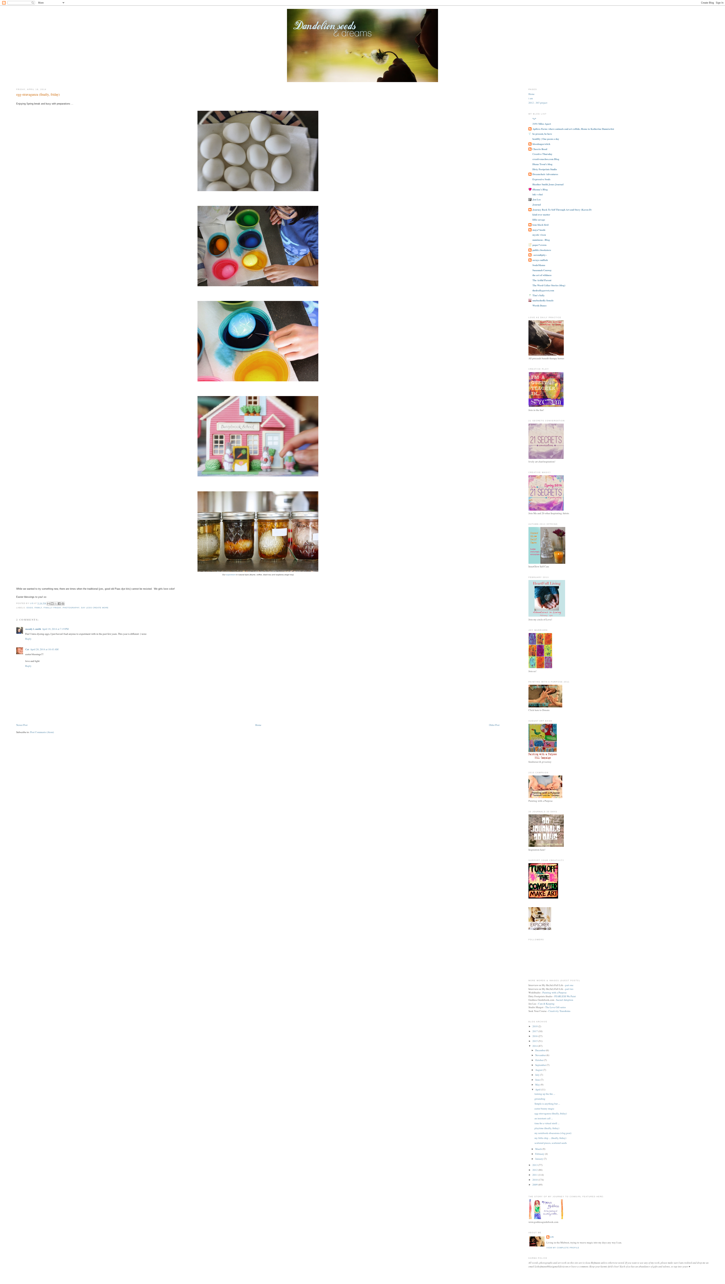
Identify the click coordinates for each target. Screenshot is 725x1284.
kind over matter (541, 214)
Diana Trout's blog (542, 164)
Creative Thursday (542, 154)
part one (569, 985)
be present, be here (542, 133)
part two (569, 989)
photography (71, 608)
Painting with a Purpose (554, 992)
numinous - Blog (541, 240)
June (538, 1079)
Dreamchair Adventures (545, 174)
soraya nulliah (540, 260)
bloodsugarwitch (541, 144)
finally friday (52, 608)
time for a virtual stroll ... (546, 1123)
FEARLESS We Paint (565, 996)
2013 (535, 1165)
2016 (535, 1036)
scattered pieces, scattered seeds (550, 1143)
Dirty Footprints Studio (544, 169)
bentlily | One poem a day (545, 139)
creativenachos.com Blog (545, 159)
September (541, 1065)
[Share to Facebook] (59, 603)
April (538, 1089)
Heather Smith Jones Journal (548, 184)
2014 (535, 1046)
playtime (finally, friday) (546, 1128)
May (538, 1084)
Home (258, 725)
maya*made (538, 230)
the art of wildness (541, 275)
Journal (536, 204)
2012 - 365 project (537, 102)
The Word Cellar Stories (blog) (548, 285)
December (540, 1050)
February (540, 1154)
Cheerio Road (539, 149)
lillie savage (538, 219)
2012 (535, 1170)
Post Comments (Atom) (42, 732)
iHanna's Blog (540, 189)
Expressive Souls (541, 179)
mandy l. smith (33, 629)
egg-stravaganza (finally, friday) (550, 1113)
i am (530, 98)
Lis (552, 1237)
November (540, 1055)
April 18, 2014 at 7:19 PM (55, 629)
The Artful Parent (541, 280)
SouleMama (538, 265)
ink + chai (537, 194)
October (539, 1060)
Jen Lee (536, 199)
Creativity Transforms (559, 1011)
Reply (28, 638)
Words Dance (539, 305)
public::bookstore (541, 250)
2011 (535, 1174)
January (539, 1158)
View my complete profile (562, 1248)
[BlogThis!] (52, 603)
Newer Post (22, 725)
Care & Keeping (546, 1003)
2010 (535, 1179)
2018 (535, 1026)
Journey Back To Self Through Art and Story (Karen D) (562, 209)
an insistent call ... (543, 1118)
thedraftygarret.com (543, 290)
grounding (539, 1098)
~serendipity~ (539, 255)
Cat (27, 649)
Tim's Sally (538, 295)
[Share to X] (56, 603)
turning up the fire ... (544, 1094)
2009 (535, 1184)
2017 (535, 1031)
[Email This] (48, 603)
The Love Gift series (555, 1007)
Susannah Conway (542, 270)
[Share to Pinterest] (63, 603)
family (38, 608)
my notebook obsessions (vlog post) (552, 1133)
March (538, 1149)
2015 (535, 1041)
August (539, 1070)
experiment (231, 575)
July (537, 1074)
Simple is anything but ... (547, 1103)
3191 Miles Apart (541, 123)
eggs (30, 608)
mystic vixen (539, 234)
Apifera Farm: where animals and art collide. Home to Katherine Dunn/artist (573, 129)
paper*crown (539, 245)
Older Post (494, 725)
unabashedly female (543, 300)
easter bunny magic (544, 1108)
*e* (534, 118)
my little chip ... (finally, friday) (550, 1138)
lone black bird (540, 224)
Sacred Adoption (564, 1000)
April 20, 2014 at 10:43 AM (44, 649)
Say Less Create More (95, 608)
